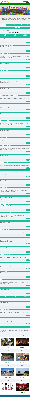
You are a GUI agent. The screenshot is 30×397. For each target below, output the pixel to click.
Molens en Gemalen (22, 377)
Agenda (3, 24)
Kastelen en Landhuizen (8, 377)
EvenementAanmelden (25, 35)
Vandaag (9, 24)
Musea (7, 392)
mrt (17, 27)
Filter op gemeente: (11, 32)
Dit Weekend (21, 24)
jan (7, 27)
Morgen (15, 24)
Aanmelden (27, 24)
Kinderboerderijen (7, 362)
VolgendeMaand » (15, 35)
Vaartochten (7, 347)
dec (2, 27)
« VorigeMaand (5, 35)
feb (12, 27)
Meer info (28, 42)
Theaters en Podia (22, 392)
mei (27, 27)
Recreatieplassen (22, 362)
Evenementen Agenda (22, 347)
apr (22, 27)
